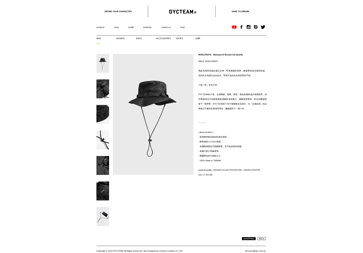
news (116, 27)
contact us (166, 27)
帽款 (98, 43)
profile (131, 27)
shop (182, 27)
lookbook (147, 27)
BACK (261, 238)
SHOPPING (248, 238)
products (100, 27)
